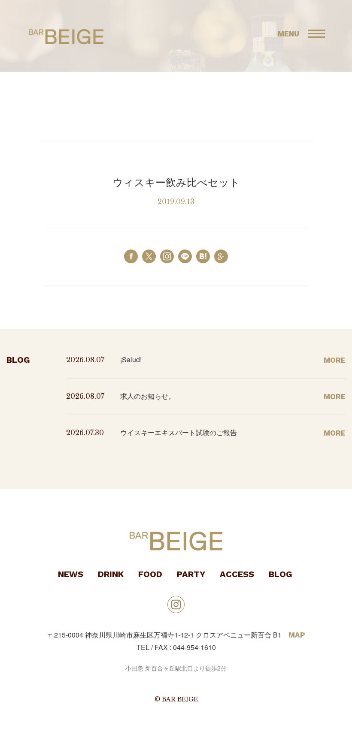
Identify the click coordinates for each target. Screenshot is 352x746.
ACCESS (237, 574)
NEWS (70, 574)
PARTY (191, 574)
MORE (335, 360)
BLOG (280, 574)
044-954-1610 (194, 647)
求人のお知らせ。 (147, 396)
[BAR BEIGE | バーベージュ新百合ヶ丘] (203, 255)
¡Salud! (131, 359)
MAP (296, 635)
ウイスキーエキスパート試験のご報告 (178, 432)
